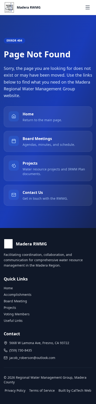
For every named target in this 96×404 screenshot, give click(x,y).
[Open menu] (87, 7)
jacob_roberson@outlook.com (32, 357)
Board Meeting (15, 301)
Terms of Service (42, 390)
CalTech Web (81, 390)
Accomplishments (17, 294)
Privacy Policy (15, 390)
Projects (10, 307)
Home (8, 288)
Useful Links (13, 320)
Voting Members (17, 314)
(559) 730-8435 (20, 350)
